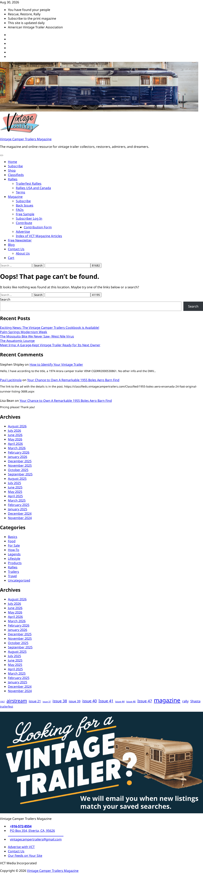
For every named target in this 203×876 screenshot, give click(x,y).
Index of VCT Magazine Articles (39, 236)
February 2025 (18, 505)
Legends (14, 554)
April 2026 (15, 443)
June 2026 (15, 435)
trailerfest (6, 706)
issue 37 (47, 701)
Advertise (23, 231)
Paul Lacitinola (11, 380)
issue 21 (35, 701)
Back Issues (24, 205)
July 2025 (14, 483)
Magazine (15, 196)
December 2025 (20, 461)
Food (11, 541)
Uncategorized (19, 580)
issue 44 (119, 701)
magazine (167, 700)
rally (185, 701)
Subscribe (15, 166)
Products (15, 563)
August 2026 (17, 426)
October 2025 (18, 470)
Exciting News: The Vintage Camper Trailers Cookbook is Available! (49, 327)
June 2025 (15, 487)
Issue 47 (144, 701)
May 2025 (15, 491)
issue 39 (74, 701)
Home (12, 162)
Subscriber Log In (29, 218)
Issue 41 (106, 701)
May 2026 (15, 439)
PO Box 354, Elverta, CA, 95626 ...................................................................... (35, 832)
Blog (11, 244)
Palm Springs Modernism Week (23, 332)
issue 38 (60, 701)
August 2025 (17, 478)
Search (5, 299)
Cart (11, 258)
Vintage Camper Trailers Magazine (26, 139)
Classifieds (16, 175)
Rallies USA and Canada (33, 188)
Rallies (12, 179)
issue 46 (131, 701)
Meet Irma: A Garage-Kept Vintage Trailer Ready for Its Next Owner (50, 345)
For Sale (14, 545)
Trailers (13, 571)
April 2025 (15, 496)
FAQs (20, 210)
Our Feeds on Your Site (25, 855)
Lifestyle (14, 558)
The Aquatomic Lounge (17, 340)
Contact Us (16, 249)
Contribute (24, 223)
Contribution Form (38, 227)
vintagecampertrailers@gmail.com (36, 839)
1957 (2, 701)
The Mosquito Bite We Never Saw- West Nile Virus (37, 336)
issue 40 (89, 701)
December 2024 (20, 513)
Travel (12, 576)
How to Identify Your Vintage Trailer (56, 364)
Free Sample (25, 214)
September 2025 (20, 474)
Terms (20, 192)
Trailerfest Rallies (28, 183)
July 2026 (14, 430)
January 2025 (17, 509)
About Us (23, 253)
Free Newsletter (20, 240)
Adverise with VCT (21, 847)
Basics (12, 537)
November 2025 (20, 465)
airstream (17, 701)
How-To (13, 550)
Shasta (195, 701)
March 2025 (17, 500)
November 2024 (20, 518)
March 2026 (17, 448)
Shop (12, 170)
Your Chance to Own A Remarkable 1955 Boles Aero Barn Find (73, 380)
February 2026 (18, 452)
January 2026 (17, 457)
